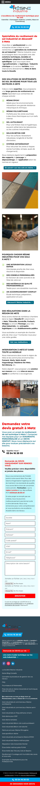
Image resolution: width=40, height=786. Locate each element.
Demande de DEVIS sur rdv (15, 651)
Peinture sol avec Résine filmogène (15, 730)
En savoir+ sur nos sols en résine (19, 168)
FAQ (3, 682)
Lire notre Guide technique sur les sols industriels (17, 656)
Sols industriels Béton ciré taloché (14, 727)
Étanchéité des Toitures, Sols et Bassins (16, 751)
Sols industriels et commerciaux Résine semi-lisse (19, 708)
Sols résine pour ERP (9, 716)
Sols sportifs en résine (10, 733)
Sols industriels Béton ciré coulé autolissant (18, 723)
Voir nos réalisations (19, 342)
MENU (8, 2)
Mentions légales (23, 773)
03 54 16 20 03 (22, 27)
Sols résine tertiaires (9, 720)
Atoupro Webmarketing (28, 775)
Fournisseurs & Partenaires (12, 685)
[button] (3, 2)
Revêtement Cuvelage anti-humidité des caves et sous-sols (19, 755)
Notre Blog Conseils (9, 673)
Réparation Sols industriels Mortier (15, 744)
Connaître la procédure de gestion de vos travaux (17, 678)
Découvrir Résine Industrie (19, 302)
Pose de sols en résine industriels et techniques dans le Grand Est (19, 690)
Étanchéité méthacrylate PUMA (14, 747)
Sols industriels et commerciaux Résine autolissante (16, 703)
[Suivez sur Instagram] (8, 663)
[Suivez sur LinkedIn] (13, 663)
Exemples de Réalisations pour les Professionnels (14, 761)
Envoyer (20, 596)
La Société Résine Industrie (12, 670)
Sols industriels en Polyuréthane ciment (17, 713)
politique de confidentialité (13, 603)
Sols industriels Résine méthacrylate (15, 740)
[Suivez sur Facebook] (4, 663)
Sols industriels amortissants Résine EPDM (18, 737)
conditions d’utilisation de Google (19, 604)
